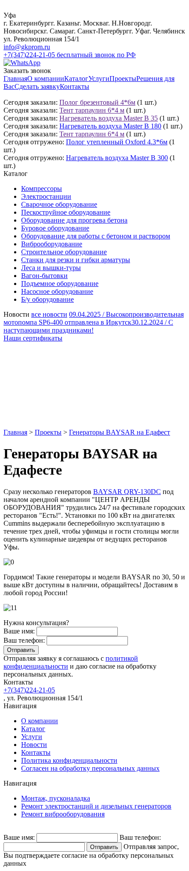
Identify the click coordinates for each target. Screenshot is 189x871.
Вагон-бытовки (44, 275)
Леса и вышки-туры (51, 267)
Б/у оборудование (47, 299)
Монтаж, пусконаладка (55, 798)
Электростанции (46, 196)
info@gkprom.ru (27, 47)
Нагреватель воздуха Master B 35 (108, 118)
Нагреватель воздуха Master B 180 (110, 126)
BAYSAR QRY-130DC (127, 491)
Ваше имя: (19, 631)
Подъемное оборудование (59, 283)
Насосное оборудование (57, 291)
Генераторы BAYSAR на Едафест (119, 432)
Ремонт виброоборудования (63, 814)
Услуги (98, 78)
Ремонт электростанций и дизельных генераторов (96, 806)
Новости (34, 744)
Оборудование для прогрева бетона (74, 220)
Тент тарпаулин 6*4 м (91, 110)
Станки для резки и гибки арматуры (75, 259)
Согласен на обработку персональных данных (90, 768)
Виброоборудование (51, 244)
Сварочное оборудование (59, 204)
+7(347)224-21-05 (29, 690)
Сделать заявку (37, 86)
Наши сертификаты (33, 338)
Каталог (76, 78)
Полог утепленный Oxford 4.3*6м (116, 142)
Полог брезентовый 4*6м (97, 102)
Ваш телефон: (24, 640)
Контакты (74, 86)
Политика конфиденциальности (69, 760)
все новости (49, 314)
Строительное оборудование (64, 252)
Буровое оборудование (55, 228)
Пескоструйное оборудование (65, 212)
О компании (45, 78)
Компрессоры (41, 188)
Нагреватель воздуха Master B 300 (117, 157)
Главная (15, 78)
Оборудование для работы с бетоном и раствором (95, 236)
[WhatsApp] (22, 62)
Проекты (122, 78)
